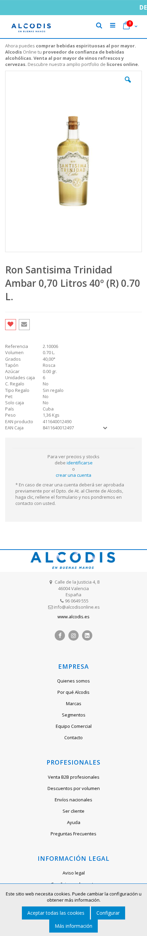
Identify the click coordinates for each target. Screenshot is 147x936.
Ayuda (73, 822)
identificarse (80, 463)
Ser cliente (73, 811)
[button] (128, 85)
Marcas (73, 703)
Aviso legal (74, 873)
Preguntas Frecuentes (73, 834)
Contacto (73, 737)
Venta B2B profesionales (73, 777)
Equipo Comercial (74, 726)
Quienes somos (73, 681)
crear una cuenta (73, 475)
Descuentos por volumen (74, 788)
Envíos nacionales (73, 800)
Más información (73, 926)
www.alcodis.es (73, 616)
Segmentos (73, 715)
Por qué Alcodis (73, 692)
